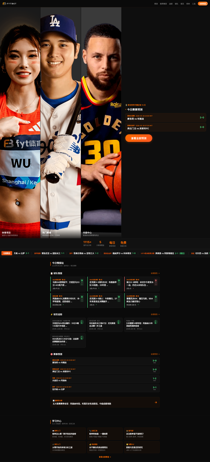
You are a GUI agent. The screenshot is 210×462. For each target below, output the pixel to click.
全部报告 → (155, 273)
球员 (182, 4)
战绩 (171, 4)
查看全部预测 (138, 138)
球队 (176, 4)
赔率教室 (163, 4)
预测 (156, 4)
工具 (194, 4)
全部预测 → (155, 354)
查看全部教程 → (105, 457)
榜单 (188, 4)
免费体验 (203, 4)
